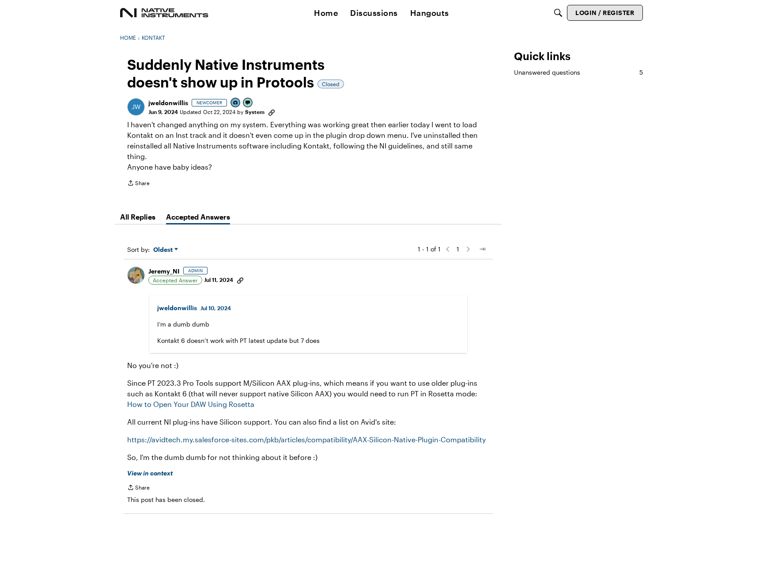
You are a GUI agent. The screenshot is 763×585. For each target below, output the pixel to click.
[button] (136, 107)
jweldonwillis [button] (168, 102)
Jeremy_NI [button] (164, 271)
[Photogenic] (235, 103)
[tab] (138, 216)
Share (138, 184)
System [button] (254, 112)
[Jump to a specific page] (482, 249)
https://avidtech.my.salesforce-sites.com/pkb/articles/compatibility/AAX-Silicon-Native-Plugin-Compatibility (306, 439)
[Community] (164, 13)
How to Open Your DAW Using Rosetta (190, 404)
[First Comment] (248, 103)
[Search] (558, 13)
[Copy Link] (271, 112)
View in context (150, 473)
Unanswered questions (578, 72)
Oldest (163, 250)
